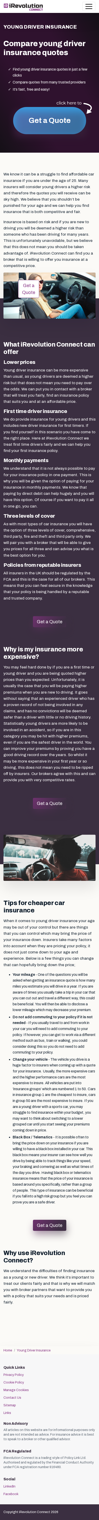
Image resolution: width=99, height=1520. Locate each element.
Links (7, 1413)
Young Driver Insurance (34, 1350)
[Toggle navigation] (88, 6)
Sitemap (9, 1405)
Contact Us (12, 1397)
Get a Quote (50, 120)
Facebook (10, 1494)
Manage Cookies (16, 1390)
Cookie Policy (13, 1382)
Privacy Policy (13, 1375)
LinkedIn (9, 1486)
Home (7, 1350)
